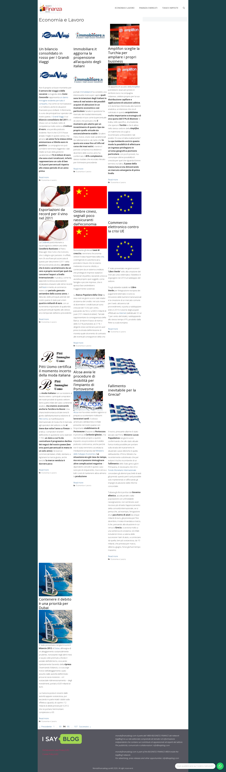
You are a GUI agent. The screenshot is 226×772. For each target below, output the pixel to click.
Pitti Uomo (43, 418)
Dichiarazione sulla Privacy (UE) (55, 750)
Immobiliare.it (86, 92)
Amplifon (136, 86)
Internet (122, 313)
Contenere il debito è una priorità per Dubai (55, 603)
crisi (102, 256)
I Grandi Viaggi (57, 116)
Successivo (85, 726)
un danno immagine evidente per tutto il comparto (53, 100)
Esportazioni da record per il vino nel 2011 (53, 213)
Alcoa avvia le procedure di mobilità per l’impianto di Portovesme (84, 380)
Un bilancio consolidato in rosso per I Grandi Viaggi (54, 55)
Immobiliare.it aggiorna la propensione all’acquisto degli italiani (87, 57)
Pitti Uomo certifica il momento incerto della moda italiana (55, 371)
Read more (44, 177)
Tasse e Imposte (170, 8)
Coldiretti (45, 242)
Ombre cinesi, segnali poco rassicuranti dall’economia (85, 217)
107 (76, 726)
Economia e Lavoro (124, 8)
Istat (44, 287)
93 (60, 726)
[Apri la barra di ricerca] (184, 8)
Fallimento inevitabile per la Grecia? (122, 390)
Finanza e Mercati (148, 8)
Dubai (56, 648)
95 (68, 726)
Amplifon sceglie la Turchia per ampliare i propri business (123, 55)
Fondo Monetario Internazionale (122, 470)
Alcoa (75, 412)
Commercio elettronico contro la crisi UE (123, 226)
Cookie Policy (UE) (50, 754)
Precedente (45, 726)
